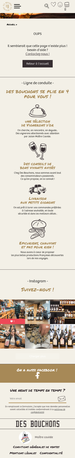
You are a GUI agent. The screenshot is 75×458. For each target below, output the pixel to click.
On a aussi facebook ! (37, 370)
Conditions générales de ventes (36, 447)
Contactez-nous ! (38, 54)
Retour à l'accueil (37, 64)
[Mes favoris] (53, 6)
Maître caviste (44, 437)
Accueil (11, 24)
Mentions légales (23, 453)
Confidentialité (51, 453)
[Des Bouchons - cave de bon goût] (7, 6)
